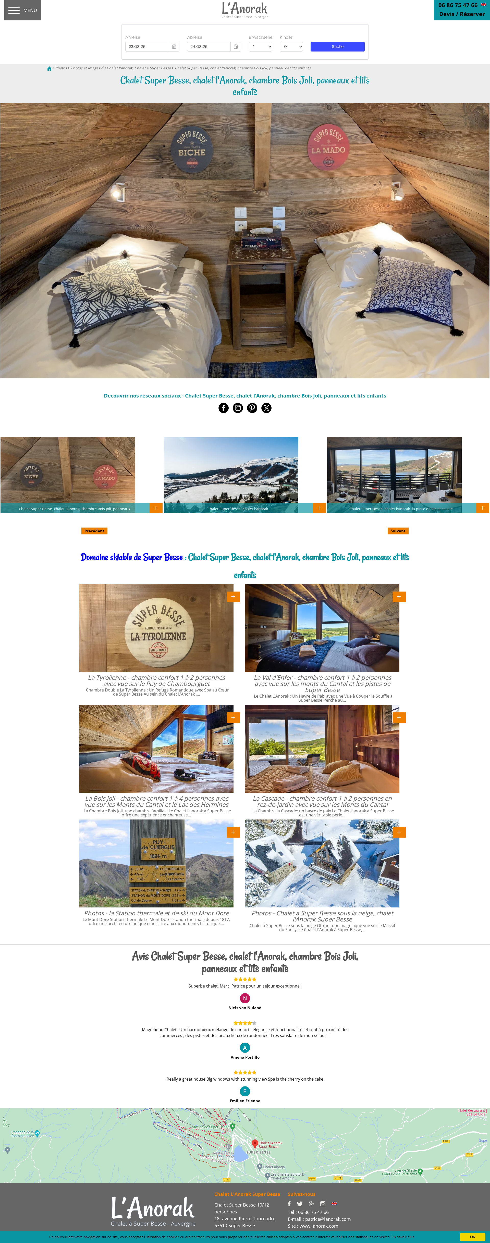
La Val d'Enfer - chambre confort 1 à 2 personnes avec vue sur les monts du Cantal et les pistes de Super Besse (322, 683)
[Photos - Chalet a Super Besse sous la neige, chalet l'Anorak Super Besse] (399, 832)
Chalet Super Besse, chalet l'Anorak (237, 508)
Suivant (398, 530)
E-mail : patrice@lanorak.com (319, 1219)
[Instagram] (326, 1203)
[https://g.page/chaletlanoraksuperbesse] (314, 1203)
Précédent (94, 530)
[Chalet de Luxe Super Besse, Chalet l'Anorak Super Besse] (49, 68)
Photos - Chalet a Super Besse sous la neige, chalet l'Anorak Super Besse (322, 916)
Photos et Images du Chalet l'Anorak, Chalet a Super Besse (121, 68)
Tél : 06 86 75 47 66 (308, 1212)
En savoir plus (402, 1237)
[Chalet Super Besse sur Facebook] (292, 1203)
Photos (61, 68)
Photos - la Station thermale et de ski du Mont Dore (156, 913)
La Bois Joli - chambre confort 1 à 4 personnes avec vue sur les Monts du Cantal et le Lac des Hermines (156, 801)
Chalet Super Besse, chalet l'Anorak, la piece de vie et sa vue (401, 508)
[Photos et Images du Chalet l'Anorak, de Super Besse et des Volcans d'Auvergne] (153, 1211)
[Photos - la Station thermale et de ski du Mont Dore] (233, 832)
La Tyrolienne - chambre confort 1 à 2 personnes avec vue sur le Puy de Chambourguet (156, 680)
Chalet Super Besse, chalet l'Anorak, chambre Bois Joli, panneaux (74, 508)
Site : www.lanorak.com (313, 1226)
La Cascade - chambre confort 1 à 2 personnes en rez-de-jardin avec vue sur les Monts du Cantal (322, 801)
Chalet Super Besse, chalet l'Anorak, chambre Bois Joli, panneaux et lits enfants (243, 68)
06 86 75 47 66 (458, 5)
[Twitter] (303, 1203)
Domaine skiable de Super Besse (132, 557)
